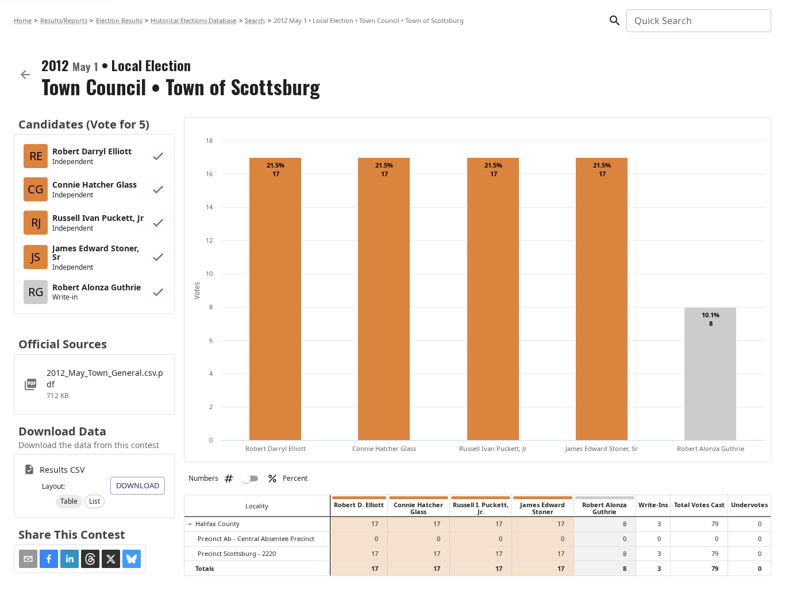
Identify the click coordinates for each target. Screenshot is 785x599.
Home (23, 20)
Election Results (119, 20)
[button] (69, 501)
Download (137, 485)
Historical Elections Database (193, 20)
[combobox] (698, 21)
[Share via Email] (28, 559)
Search (255, 20)
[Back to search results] (25, 74)
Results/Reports (63, 20)
